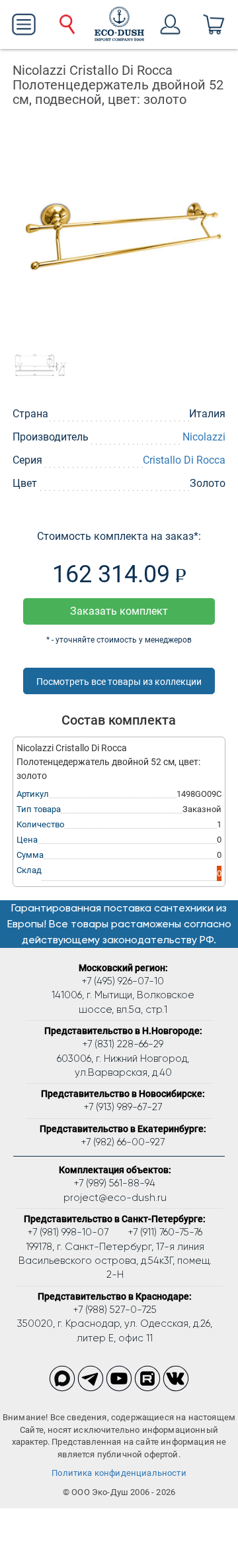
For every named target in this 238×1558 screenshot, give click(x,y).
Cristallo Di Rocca (184, 460)
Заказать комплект (119, 611)
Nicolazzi (203, 437)
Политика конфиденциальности (119, 1473)
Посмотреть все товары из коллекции (119, 681)
